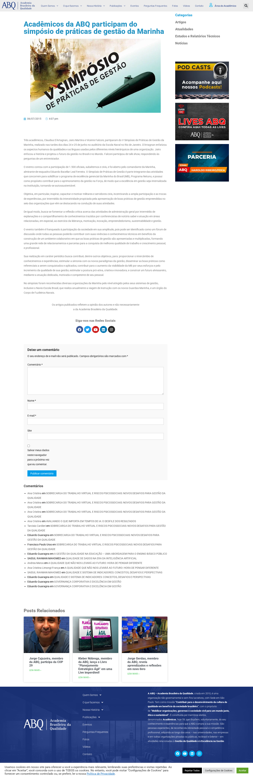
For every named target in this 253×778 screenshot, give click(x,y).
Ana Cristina (34, 493)
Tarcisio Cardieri (36, 525)
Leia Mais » (35, 670)
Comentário (35, 364)
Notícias (181, 43)
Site (29, 430)
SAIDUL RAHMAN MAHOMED (44, 572)
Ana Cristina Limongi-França (43, 567)
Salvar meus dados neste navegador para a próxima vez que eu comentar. (38, 457)
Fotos (175, 5)
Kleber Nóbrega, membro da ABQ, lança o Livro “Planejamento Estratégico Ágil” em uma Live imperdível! (95, 665)
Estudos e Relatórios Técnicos (197, 36)
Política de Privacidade (101, 773)
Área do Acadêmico (225, 5)
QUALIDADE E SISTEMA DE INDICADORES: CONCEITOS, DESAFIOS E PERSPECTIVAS (114, 572)
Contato (199, 5)
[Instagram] (111, 329)
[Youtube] (95, 329)
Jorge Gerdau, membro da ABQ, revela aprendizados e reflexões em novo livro (144, 664)
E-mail (31, 415)
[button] (246, 6)
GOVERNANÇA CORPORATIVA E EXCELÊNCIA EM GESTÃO (87, 581)
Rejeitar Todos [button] (192, 770)
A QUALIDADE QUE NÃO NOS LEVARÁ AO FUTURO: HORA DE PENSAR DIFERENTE (95, 562)
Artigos (180, 22)
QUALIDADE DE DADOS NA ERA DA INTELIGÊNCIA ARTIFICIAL (101, 558)
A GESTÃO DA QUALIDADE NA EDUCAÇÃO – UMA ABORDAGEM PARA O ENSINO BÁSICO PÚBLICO (110, 553)
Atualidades (184, 29)
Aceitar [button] (242, 770)
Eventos (134, 5)
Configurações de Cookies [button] (218, 770)
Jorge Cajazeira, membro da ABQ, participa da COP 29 (46, 662)
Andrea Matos (35, 562)
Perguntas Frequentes (155, 5)
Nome (31, 400)
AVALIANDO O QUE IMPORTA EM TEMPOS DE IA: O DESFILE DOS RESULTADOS (91, 521)
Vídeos (186, 5)
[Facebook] (79, 329)
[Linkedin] (103, 329)
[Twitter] (87, 329)
